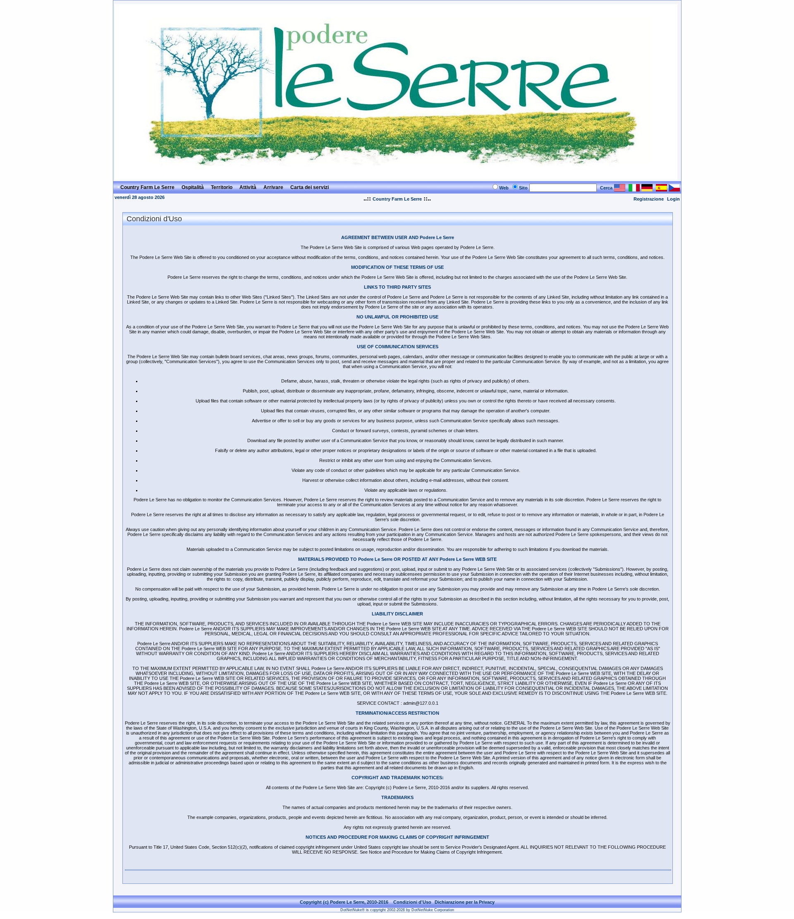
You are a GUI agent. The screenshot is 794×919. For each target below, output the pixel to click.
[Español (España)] (661, 189)
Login (673, 198)
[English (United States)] (619, 189)
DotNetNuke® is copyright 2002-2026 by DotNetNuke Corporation (397, 910)
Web (504, 187)
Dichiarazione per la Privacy (465, 902)
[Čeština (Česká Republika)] (674, 189)
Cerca (606, 187)
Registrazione (649, 198)
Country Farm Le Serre (397, 198)
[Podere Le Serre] (396, 177)
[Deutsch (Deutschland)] (647, 189)
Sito (523, 187)
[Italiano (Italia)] (634, 189)
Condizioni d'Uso (412, 902)
